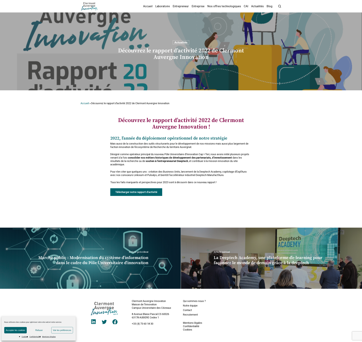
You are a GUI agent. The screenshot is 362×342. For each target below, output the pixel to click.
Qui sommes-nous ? (194, 301)
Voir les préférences (62, 330)
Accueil (85, 103)
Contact (187, 310)
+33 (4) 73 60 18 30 (142, 323)
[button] (136, 192)
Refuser (39, 330)
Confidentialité (35, 337)
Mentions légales (49, 337)
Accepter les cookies (15, 330)
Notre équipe (190, 305)
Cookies (25, 337)
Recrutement (190, 314)
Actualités (181, 42)
